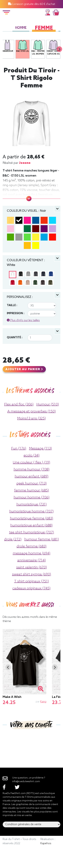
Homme (20, 28)
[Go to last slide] (8, 667)
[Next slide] (59, 49)
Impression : (15, 313)
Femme (44, 28)
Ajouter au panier (23, 369)
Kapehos (45, 843)
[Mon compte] (47, 11)
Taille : (12, 305)
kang (43, 701)
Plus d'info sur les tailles (25, 320)
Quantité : (14, 337)
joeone (24, 163)
